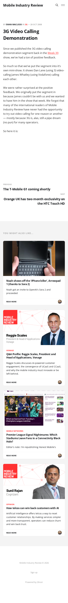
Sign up (34, 572)
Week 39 (53, 53)
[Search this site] (57, 5)
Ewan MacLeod (14, 24)
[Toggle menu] (63, 5)
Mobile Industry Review (23, 5)
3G (26, 24)
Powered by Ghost (34, 582)
